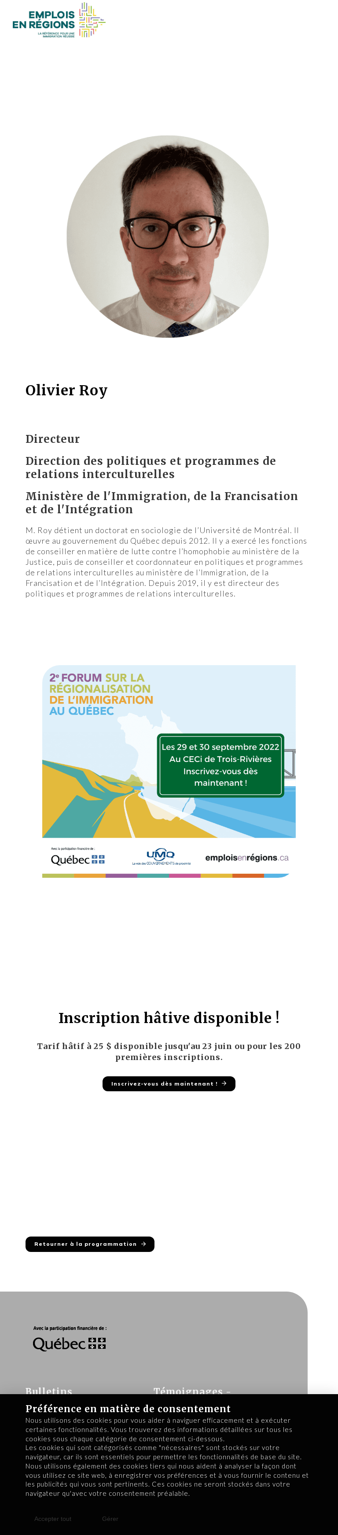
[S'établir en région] (59, 19)
